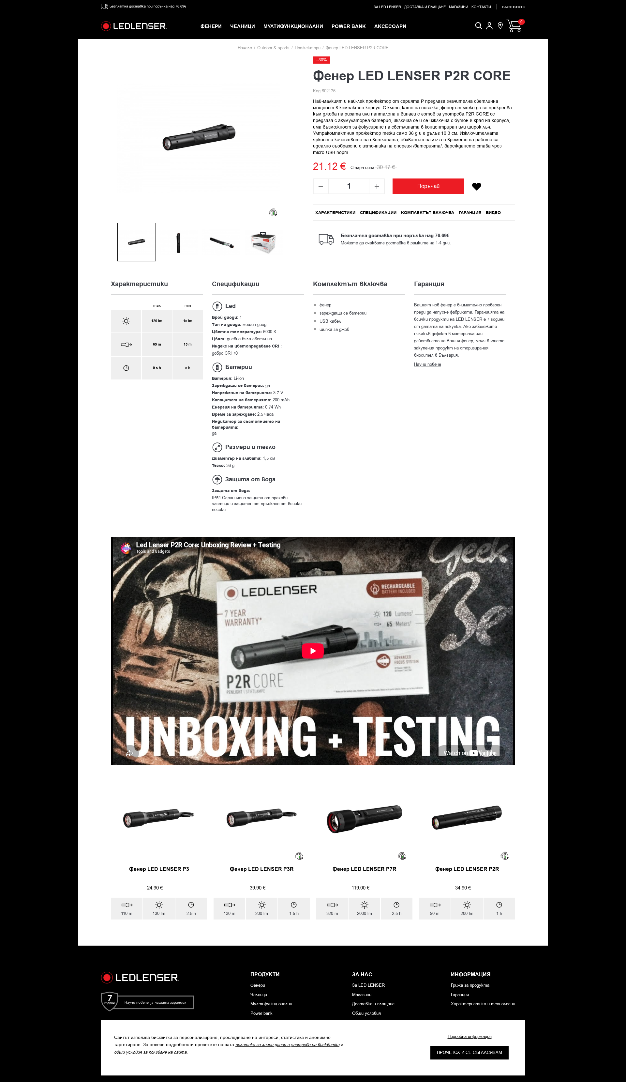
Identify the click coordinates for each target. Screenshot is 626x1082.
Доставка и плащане (425, 7)
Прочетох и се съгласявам (469, 1052)
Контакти (481, 7)
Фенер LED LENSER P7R (364, 869)
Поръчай (428, 186)
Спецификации (378, 213)
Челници (258, 994)
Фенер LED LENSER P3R (262, 869)
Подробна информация (470, 1036)
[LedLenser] (134, 26)
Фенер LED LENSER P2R (467, 869)
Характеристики (335, 213)
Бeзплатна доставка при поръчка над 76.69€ (148, 6)
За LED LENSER (387, 7)
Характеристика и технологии (483, 1004)
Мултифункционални (271, 1004)
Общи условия (366, 1013)
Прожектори (307, 48)
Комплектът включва (427, 213)
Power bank (261, 1013)
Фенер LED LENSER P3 (159, 869)
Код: (317, 91)
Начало (245, 48)
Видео (493, 213)
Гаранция (470, 213)
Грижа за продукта (470, 985)
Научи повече (427, 364)
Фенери (257, 985)
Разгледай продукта (155, 934)
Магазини (458, 7)
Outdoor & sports (273, 48)
